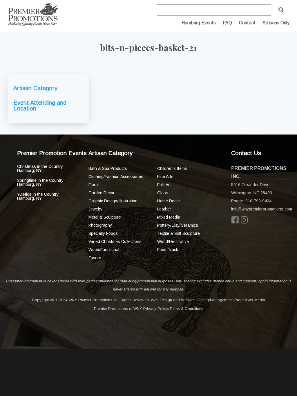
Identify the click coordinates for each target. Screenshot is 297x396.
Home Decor (168, 201)
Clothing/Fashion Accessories (115, 176)
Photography (100, 225)
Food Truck (167, 249)
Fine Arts (165, 176)
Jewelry (95, 209)
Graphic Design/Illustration (112, 201)
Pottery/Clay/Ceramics (177, 225)
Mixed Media (168, 217)
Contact (247, 22)
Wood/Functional (103, 249)
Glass (162, 192)
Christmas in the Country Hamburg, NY (40, 168)
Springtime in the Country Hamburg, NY (40, 182)
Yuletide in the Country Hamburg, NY (38, 196)
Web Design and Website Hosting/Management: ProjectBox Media (208, 300)
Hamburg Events (199, 22)
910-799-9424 (258, 201)
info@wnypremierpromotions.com (261, 209)
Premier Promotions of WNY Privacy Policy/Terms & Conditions (148, 308)
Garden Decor (101, 192)
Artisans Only (275, 22)
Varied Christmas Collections (115, 241)
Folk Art (164, 184)
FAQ (227, 22)
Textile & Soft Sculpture (178, 233)
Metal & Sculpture (104, 217)
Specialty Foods (103, 233)
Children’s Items (172, 168)
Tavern (94, 257)
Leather (164, 209)
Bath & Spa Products (107, 168)
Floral (93, 184)
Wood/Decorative (173, 241)
